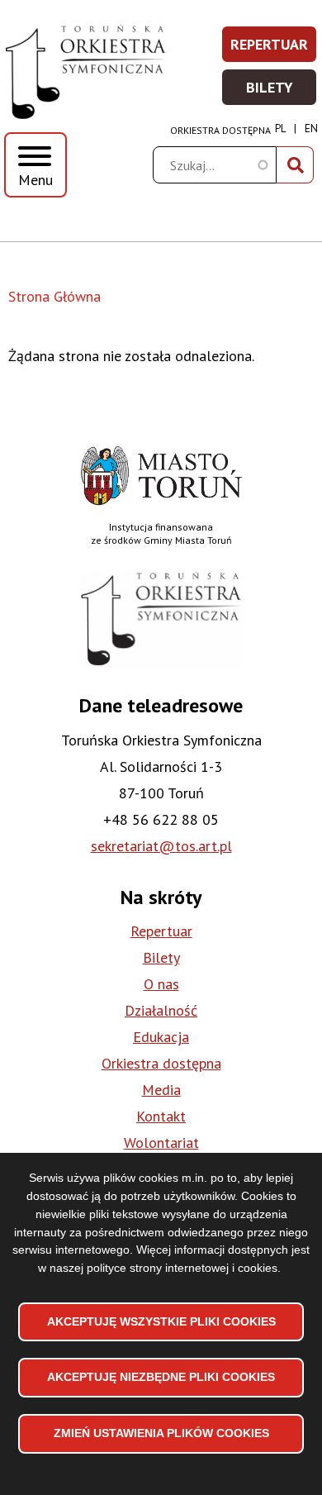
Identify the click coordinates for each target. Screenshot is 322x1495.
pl (280, 128)
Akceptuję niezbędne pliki (161, 1376)
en (311, 128)
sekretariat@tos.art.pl (161, 845)
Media (161, 1089)
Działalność (161, 1010)
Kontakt (161, 1116)
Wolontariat (161, 1142)
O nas (161, 983)
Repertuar (274, 49)
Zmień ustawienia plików (161, 1433)
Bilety (282, 92)
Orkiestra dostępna (220, 130)
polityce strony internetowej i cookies (182, 1267)
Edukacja (161, 1036)
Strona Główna (54, 296)
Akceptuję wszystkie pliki (161, 1321)
